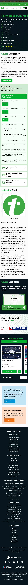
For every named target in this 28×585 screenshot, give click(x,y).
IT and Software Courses (14, 442)
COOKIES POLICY (12, 552)
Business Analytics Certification (14, 506)
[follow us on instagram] (22, 562)
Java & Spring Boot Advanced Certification (14, 483)
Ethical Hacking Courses (14, 472)
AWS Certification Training (14, 513)
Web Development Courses (14, 446)
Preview (5, 104)
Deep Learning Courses (14, 465)
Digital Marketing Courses (14, 449)
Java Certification (14, 516)
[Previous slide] (21, 377)
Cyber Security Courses (14, 437)
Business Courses (14, 441)
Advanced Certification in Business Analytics (14, 488)
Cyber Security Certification (14, 518)
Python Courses (14, 458)
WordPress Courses (14, 451)
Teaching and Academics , (9, 34)
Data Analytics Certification (14, 499)
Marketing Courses (14, 439)
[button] (3, 377)
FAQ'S (18, 552)
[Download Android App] (8, 567)
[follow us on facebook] (5, 562)
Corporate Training (14, 541)
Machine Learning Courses (14, 467)
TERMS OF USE (6, 550)
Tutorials (14, 534)
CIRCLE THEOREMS (7, 361)
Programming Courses (14, 434)
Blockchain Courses (14, 476)
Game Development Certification (14, 509)
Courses (14, 528)
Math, (18, 34)
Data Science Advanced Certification (14, 485)
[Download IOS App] (20, 567)
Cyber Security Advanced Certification (14, 492)
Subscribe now (10, 401)
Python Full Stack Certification (14, 497)
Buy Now (10, 371)
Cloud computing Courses (14, 471)
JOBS (18, 548)
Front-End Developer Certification (14, 511)
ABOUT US (3, 548)
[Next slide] (25, 377)
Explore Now (10, 420)
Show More (7, 80)
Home (4, 4)
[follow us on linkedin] (18, 562)
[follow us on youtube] (14, 562)
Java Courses (14, 460)
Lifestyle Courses (14, 444)
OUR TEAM (9, 548)
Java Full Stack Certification (14, 495)
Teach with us (14, 542)
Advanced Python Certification (14, 490)
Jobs (21, 4)
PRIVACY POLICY (13, 550)
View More (14, 341)
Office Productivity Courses (14, 448)
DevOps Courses (14, 462)
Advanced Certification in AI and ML (14, 493)
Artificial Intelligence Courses (14, 464)
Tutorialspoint (6, 29)
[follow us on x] (9, 562)
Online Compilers (12, 4)
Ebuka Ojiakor (7, 364)
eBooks (14, 532)
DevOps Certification (14, 507)
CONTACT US (23, 548)
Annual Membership (14, 535)
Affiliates (14, 537)
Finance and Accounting (13, 436)
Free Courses (14, 539)
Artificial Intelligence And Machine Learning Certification (14, 521)
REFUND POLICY (21, 550)
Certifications (14, 530)
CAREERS (14, 548)
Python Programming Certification (14, 514)
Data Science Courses (14, 469)
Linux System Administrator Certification (14, 520)
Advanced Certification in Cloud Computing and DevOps (14, 486)
